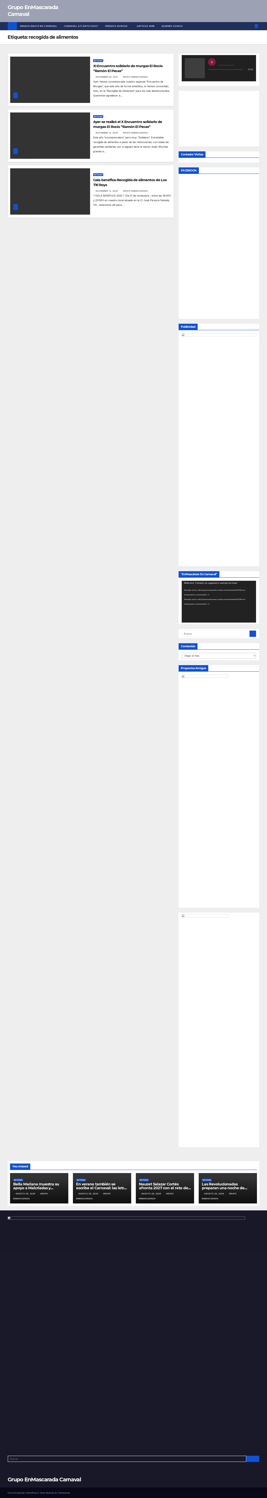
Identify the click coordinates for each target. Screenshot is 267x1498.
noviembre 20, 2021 (107, 77)
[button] (251, 26)
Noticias (98, 61)
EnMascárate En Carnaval (38, 26)
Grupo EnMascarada (135, 77)
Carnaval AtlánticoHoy (81, 26)
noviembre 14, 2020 (107, 133)
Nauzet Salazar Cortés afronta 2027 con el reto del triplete (164, 1370)
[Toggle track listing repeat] (223, 75)
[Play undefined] (212, 62)
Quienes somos (172, 26)
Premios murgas (116, 26)
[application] (219, 783)
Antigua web (146, 26)
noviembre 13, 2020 (107, 191)
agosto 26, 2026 (26, 1375)
